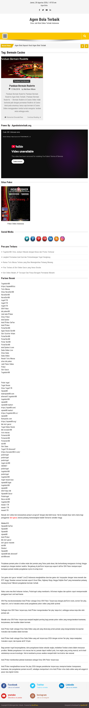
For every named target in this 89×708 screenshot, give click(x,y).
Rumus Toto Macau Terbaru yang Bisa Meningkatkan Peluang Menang (28, 262)
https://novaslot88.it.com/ (10, 452)
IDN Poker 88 (6, 491)
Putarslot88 (5, 435)
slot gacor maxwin (7, 543)
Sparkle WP (83, 705)
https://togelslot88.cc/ (9, 413)
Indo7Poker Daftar (8, 322)
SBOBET (4, 466)
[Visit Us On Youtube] (45, 241)
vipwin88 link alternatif (9, 554)
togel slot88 (5, 463)
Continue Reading (33, 117)
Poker (3, 367)
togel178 (4, 300)
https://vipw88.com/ (8, 408)
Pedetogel (5, 496)
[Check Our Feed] (56, 241)
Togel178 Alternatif (8, 449)
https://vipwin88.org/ (8, 421)
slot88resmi (5, 556)
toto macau (5, 432)
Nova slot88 (5, 499)
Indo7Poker (5, 325)
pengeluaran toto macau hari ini (24, 650)
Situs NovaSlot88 (7, 292)
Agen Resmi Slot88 (8, 331)
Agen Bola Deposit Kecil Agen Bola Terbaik (30, 45)
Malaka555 (5, 523)
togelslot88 (5, 399)
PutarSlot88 (5, 328)
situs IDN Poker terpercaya (17, 610)
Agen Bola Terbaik (44, 19)
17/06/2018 (15, 89)
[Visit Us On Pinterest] (39, 241)
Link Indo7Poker (7, 314)
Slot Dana (4, 446)
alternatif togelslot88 (9, 396)
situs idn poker (6, 361)
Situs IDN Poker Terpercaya (47, 601)
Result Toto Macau (8, 358)
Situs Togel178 (6, 388)
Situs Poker (5, 317)
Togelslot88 (5, 284)
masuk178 (4, 510)
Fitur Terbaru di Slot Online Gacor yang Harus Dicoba (22, 267)
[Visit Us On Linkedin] (50, 241)
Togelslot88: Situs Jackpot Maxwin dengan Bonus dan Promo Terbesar (28, 252)
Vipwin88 (4, 391)
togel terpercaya (7, 480)
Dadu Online (5, 356)
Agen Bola (44, 5)
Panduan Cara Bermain (21, 81)
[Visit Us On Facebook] (33, 241)
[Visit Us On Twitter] (27, 241)
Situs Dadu (5, 353)
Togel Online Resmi (8, 427)
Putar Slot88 (6, 342)
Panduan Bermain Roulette (22, 85)
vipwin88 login (6, 482)
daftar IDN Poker (65, 566)
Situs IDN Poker (44, 660)
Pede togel (5, 383)
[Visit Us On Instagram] (62, 241)
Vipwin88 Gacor (6, 494)
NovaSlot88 (5, 295)
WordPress (35, 705)
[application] (44, 154)
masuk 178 (5, 505)
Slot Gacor (5, 370)
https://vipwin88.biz (8, 286)
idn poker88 (5, 311)
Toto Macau (5, 289)
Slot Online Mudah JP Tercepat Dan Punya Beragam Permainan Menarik (29, 273)
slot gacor (13, 518)
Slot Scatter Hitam (8, 333)
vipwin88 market (7, 405)
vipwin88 (4, 402)
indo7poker (5, 320)
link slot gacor (6, 424)
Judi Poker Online (7, 364)
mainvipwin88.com (7, 394)
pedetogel (5, 455)
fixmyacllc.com (6, 419)
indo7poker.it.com (7, 347)
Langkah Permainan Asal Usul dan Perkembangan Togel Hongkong (26, 257)
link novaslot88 (6, 430)
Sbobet (4, 548)
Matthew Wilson (29, 89)
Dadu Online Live (7, 350)
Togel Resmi (5, 385)
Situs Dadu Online (26, 629)
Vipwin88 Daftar (7, 526)
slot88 (3, 444)
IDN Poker (5, 309)
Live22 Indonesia (29, 577)
